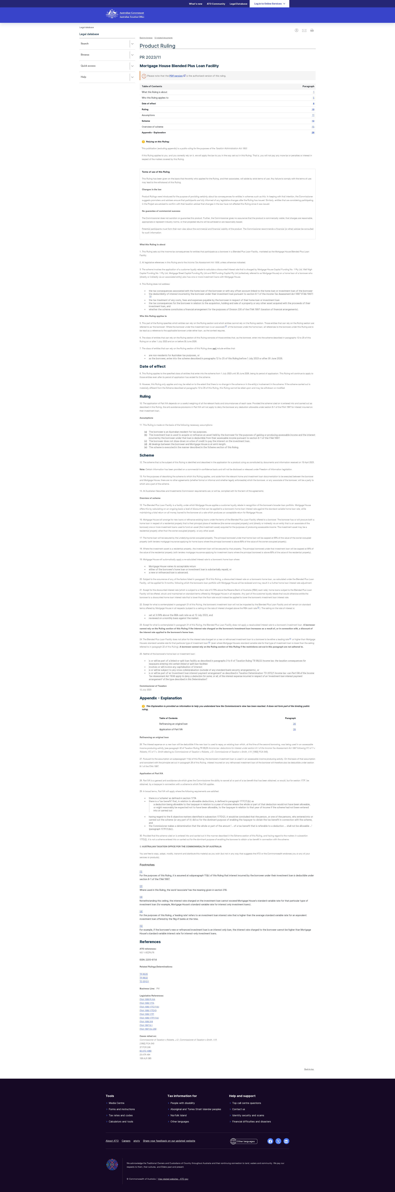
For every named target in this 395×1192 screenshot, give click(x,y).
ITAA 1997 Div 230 (148, 1029)
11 (313, 115)
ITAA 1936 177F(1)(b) (149, 1018)
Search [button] (89, 45)
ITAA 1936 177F (147, 1014)
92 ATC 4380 (145, 1051)
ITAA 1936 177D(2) (148, 1011)
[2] (226, 326)
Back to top (309, 1069)
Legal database (89, 34)
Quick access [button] (92, 68)
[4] (290, 639)
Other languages (246, 1141)
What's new (195, 3)
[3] (258, 607)
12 (313, 121)
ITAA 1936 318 (146, 1022)
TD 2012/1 (144, 982)
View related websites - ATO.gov (173, 1179)
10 (313, 109)
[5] (209, 642)
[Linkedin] (286, 1141)
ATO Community (216, 3)
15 (313, 126)
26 (313, 133)
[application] (107, 60)
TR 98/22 (144, 978)
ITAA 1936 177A (147, 1003)
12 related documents (163, 38)
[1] (150, 297)
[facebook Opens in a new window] (270, 1141)
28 (294, 729)
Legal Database (238, 3)
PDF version (176, 75)
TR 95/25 (144, 974)
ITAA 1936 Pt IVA (147, 999)
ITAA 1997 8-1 (146, 1025)
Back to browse (146, 38)
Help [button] (88, 79)
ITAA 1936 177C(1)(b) (149, 1007)
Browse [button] (89, 57)
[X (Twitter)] (278, 1141)
